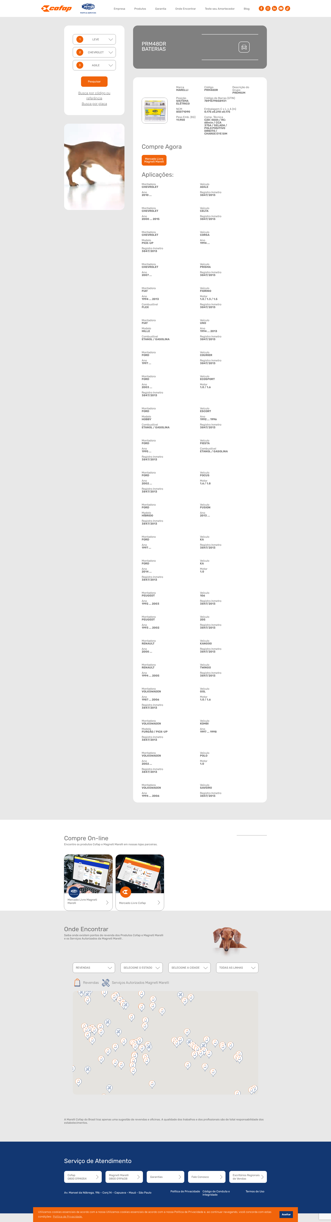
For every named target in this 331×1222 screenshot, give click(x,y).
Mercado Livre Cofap (132, 903)
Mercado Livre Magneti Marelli (154, 160)
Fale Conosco (200, 1177)
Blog (247, 8)
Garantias (156, 1177)
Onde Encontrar (185, 8)
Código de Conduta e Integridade (216, 1193)
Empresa (119, 8)
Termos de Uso (255, 1191)
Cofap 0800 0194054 (77, 1177)
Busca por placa (94, 104)
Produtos (140, 8)
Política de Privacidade (185, 1191)
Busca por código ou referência (94, 95)
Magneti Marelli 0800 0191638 (119, 1177)
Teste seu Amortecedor (220, 8)
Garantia (160, 8)
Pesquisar (94, 81)
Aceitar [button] (286, 1214)
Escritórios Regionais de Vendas (246, 1177)
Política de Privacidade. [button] (68, 1216)
